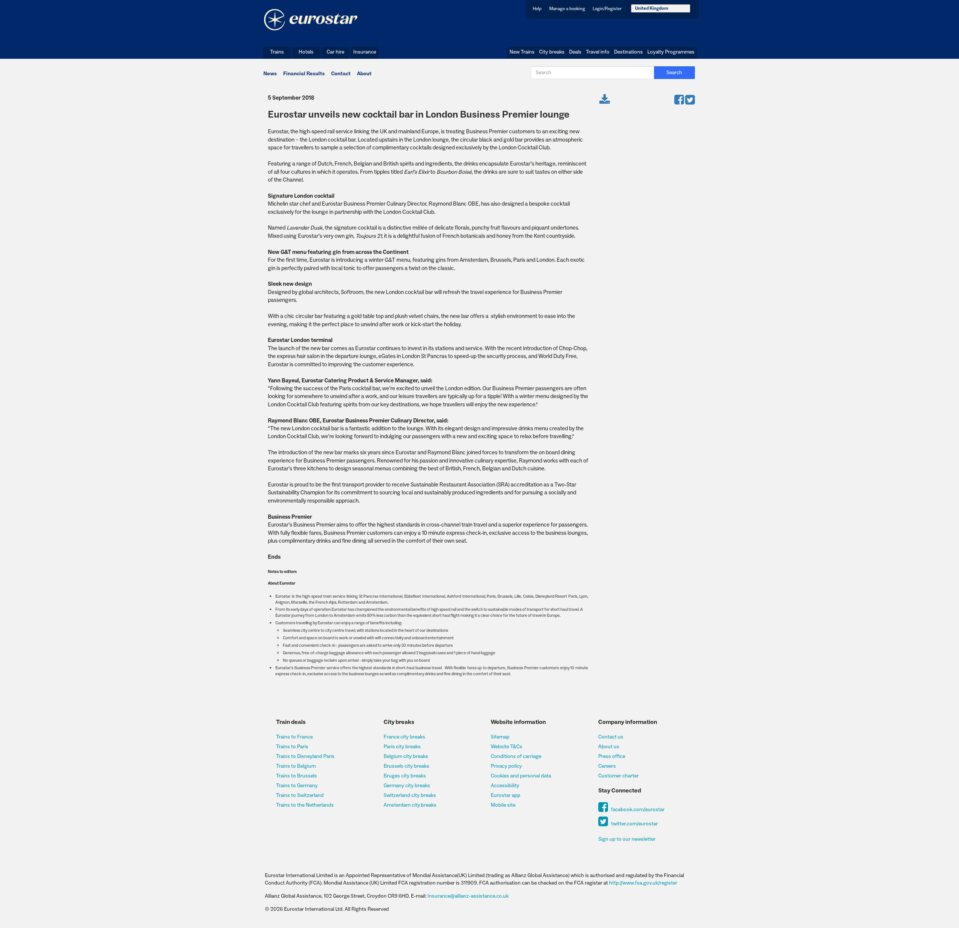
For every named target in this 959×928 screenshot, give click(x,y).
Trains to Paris (292, 746)
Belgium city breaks (406, 756)
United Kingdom (651, 8)
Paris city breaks (402, 746)
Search (674, 72)
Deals (575, 52)
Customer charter (618, 776)
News (270, 73)
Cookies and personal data (521, 776)
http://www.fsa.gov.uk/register (643, 883)
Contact (341, 73)
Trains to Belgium (296, 766)
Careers (607, 766)
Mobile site (503, 805)
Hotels (306, 52)
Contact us (610, 737)
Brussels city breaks (406, 766)
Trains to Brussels (296, 776)
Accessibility (505, 785)
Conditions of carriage (516, 756)
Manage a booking (567, 9)
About (364, 73)
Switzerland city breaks (410, 795)
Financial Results (304, 73)
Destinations (628, 52)
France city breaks (404, 737)
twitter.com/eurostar (634, 824)
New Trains (522, 52)
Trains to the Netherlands (305, 805)
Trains (277, 52)
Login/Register (607, 9)
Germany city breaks (407, 785)
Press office (611, 756)
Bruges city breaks (405, 776)
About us (608, 746)
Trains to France (294, 737)
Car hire (335, 52)
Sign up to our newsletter (627, 839)
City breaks (552, 52)
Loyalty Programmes (671, 52)
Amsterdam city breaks (410, 805)
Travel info (597, 52)
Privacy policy (506, 766)
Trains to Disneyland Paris (305, 756)
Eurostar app (505, 795)
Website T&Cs (506, 746)
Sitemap (500, 737)
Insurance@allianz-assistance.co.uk (468, 896)
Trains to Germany (297, 785)
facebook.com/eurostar (637, 809)
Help (537, 9)
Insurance (364, 52)
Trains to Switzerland (300, 795)
